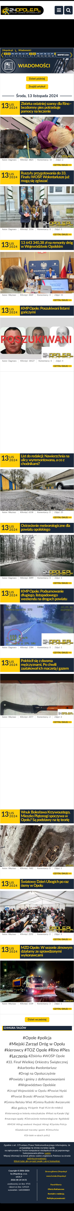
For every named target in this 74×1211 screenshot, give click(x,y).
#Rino (53, 1050)
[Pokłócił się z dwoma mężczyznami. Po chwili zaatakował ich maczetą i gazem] (37, 694)
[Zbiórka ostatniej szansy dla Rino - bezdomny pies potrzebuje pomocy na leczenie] (37, 137)
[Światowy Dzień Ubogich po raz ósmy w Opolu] (37, 911)
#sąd (41, 1108)
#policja (44, 1038)
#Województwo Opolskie (37, 1085)
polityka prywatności (36, 1158)
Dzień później (37, 78)
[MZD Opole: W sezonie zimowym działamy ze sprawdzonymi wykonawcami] (37, 981)
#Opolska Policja (58, 1124)
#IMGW (11, 1124)
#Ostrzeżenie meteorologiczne (41, 1119)
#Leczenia (18, 1056)
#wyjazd (37, 1124)
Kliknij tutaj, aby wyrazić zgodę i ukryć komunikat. (37, 1161)
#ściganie (33, 1108)
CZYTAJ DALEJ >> (62, 165)
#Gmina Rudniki (43, 1102)
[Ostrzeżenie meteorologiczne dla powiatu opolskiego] (37, 555)
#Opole (29, 1038)
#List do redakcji (54, 1108)
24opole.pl (7, 50)
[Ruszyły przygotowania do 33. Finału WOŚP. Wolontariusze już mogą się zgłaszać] (37, 207)
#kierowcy (13, 1050)
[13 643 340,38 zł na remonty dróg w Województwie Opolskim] (37, 272)
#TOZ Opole (35, 1050)
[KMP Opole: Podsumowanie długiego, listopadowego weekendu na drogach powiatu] (37, 625)
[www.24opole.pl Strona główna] (22, 12)
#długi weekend (24, 1124)
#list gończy (19, 1108)
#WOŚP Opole (54, 1056)
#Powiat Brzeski (21, 1096)
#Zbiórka (35, 1056)
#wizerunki (62, 1102)
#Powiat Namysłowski (48, 1096)
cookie (48, 1153)
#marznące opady (14, 1119)
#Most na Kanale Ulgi (57, 1113)
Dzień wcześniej (37, 1019)
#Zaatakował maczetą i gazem (30, 1130)
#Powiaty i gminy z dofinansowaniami (37, 1079)
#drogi (45, 1124)
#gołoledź (64, 1119)
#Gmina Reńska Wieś (18, 1102)
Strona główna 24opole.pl (56, 1172)
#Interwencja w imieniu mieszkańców (25, 1113)
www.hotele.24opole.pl (56, 1176)
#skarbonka (26, 1068)
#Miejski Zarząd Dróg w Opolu (37, 1044)
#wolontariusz (46, 1068)
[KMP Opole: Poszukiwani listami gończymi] (37, 338)
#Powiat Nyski (57, 1090)
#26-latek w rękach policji (37, 1135)
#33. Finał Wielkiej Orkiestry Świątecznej (37, 1062)
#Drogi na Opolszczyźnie (37, 1073)
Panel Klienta (55, 1185)
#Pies (65, 1050)
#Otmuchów (52, 1130)
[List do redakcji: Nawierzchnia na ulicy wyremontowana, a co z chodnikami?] (37, 490)
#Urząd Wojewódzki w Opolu (26, 1090)
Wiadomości (24, 50)
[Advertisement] (37, 412)
